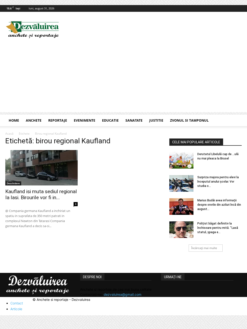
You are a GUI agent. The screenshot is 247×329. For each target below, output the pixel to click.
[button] (236, 120)
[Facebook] (238, 8)
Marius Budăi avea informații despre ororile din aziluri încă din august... (219, 205)
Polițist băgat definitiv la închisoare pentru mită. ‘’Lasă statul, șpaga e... (217, 228)
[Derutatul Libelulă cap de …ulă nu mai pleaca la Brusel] (181, 160)
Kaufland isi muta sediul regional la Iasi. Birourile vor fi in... (41, 194)
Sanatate (134, 120)
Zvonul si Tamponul (189, 120)
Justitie (156, 120)
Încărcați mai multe (204, 248)
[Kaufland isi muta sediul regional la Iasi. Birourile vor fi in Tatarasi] (41, 167)
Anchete (33, 120)
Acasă (9, 134)
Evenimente (84, 120)
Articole (16, 309)
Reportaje (57, 120)
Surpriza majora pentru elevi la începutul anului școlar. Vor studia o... (218, 182)
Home (14, 120)
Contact (16, 303)
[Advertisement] (123, 78)
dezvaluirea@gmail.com (122, 294)
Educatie (110, 120)
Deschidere (13, 183)
